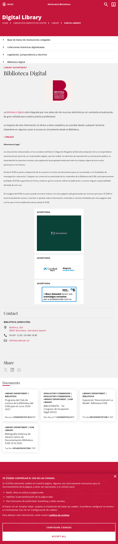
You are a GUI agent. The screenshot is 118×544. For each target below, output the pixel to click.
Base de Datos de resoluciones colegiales (28, 39)
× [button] (115, 476)
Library (55, 23)
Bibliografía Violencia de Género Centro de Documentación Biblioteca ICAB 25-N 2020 (19, 438)
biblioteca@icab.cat (19, 340)
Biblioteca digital (16, 62)
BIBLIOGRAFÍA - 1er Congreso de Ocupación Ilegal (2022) (56, 409)
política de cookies (59, 515)
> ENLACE (9, 136)
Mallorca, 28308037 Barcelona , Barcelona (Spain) (27, 329)
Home (5, 23)
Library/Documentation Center (29, 23)
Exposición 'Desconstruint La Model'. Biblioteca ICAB (98, 401)
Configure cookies (59, 527)
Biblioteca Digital (15, 112)
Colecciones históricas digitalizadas (26, 47)
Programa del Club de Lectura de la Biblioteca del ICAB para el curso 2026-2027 (19, 404)
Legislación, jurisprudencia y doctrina (27, 54)
